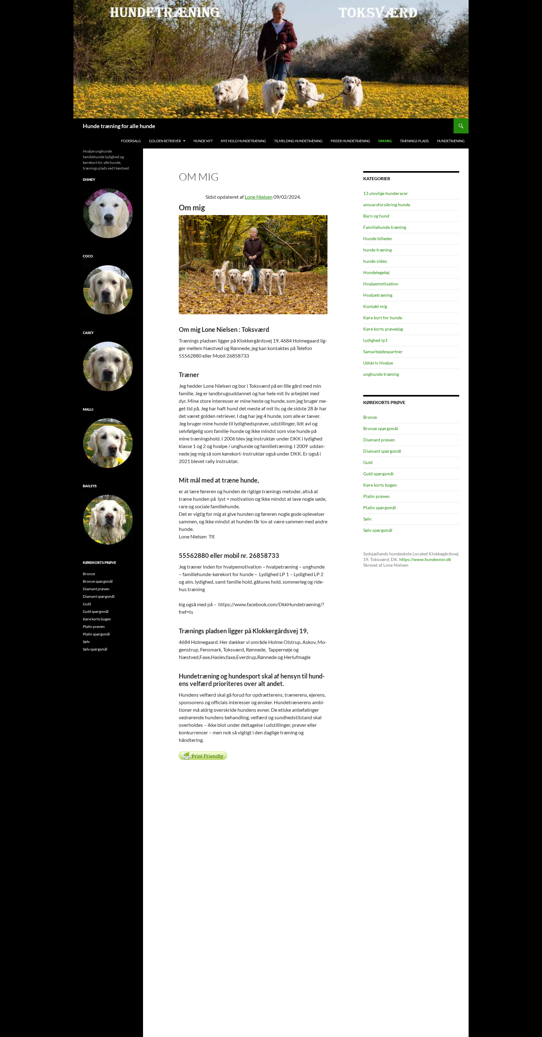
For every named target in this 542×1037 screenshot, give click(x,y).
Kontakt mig (375, 306)
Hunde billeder (377, 238)
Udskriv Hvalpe (378, 362)
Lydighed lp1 (375, 340)
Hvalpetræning (377, 295)
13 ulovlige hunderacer (385, 193)
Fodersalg (131, 141)
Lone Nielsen (259, 197)
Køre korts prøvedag (383, 329)
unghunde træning (381, 374)
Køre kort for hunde (382, 317)
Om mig (385, 141)
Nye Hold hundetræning (243, 141)
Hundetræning (451, 141)
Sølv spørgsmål (377, 530)
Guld (368, 462)
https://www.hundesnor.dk (425, 559)
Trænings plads (414, 141)
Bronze (370, 417)
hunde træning (377, 249)
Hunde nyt (203, 141)
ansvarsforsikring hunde (386, 204)
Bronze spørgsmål (380, 428)
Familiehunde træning (384, 227)
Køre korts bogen (380, 485)
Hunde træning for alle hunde (119, 125)
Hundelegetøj (376, 272)
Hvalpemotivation (380, 283)
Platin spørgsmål (379, 507)
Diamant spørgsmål (382, 451)
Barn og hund (376, 216)
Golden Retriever (165, 141)
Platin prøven (376, 496)
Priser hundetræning (350, 141)
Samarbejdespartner (383, 351)
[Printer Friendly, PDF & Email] (203, 755)
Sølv (367, 518)
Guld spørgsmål (378, 473)
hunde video (375, 261)
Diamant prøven (379, 439)
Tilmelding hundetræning (298, 141)
